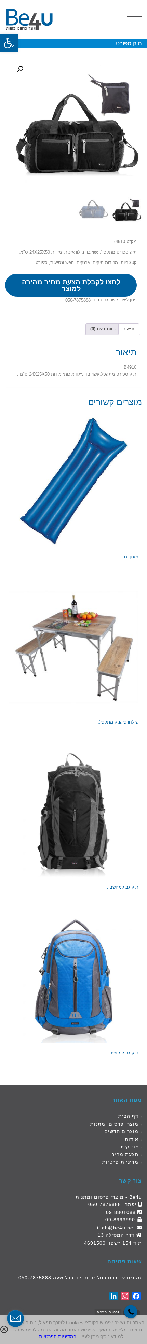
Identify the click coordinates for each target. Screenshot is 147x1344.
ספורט (42, 262)
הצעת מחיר (125, 1154)
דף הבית (128, 1116)
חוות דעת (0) (103, 328)
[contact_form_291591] (15, 1318)
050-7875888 (78, 300)
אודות (131, 1139)
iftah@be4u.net (116, 1227)
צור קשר (129, 1146)
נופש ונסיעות (62, 262)
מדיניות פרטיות (120, 1162)
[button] (9, 43)
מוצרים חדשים (121, 1131)
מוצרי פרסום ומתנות (114, 1124)
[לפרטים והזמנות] (130, 1311)
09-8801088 (121, 1212)
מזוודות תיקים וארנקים (97, 262)
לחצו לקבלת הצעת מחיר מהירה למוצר (71, 285)
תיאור (128, 328)
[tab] (128, 329)
